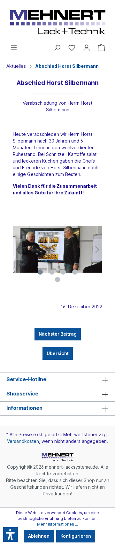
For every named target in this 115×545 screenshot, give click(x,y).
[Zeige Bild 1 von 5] (40, 272)
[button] (10, 534)
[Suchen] (57, 48)
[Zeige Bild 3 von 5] (63, 272)
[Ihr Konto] (86, 48)
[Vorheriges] (17, 249)
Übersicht (58, 353)
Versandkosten (23, 441)
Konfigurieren (75, 536)
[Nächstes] (97, 249)
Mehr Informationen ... (57, 524)
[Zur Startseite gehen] (57, 22)
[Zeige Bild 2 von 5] (51, 272)
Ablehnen (39, 536)
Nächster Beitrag (58, 334)
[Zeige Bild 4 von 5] (74, 272)
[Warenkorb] (101, 48)
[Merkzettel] (72, 48)
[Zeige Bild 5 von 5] (57, 279)
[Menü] (13, 48)
